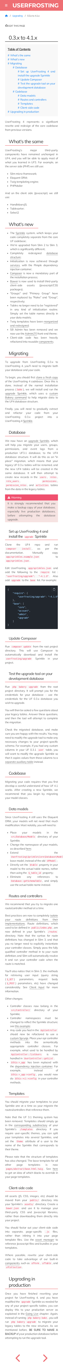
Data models (27, 95)
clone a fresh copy (47, 377)
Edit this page (16, 25)
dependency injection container (33, 1066)
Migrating (16, 63)
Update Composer (31, 79)
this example (22, 1026)
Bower (14, 281)
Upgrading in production (24, 111)
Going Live (32, 1313)
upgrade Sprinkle (16, 393)
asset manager (44, 1239)
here (28, 848)
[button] (6, 5)
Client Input (36, 987)
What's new (17, 59)
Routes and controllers (33, 99)
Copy (54, 589)
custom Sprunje (19, 1038)
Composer (16, 273)
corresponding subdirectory (30, 1125)
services (15, 265)
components (46, 341)
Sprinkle (20, 233)
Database (21, 67)
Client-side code (29, 107)
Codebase (21, 91)
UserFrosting (35, 5)
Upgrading (17, 15)
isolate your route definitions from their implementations (31, 919)
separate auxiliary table (19, 761)
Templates (26, 103)
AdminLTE (31, 333)
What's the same (20, 55)
